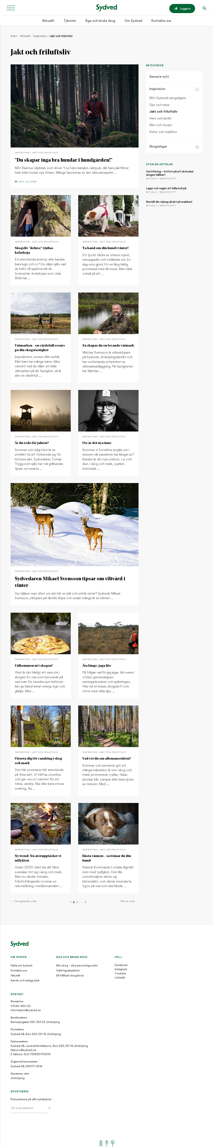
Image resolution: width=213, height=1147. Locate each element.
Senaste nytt (159, 77)
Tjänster (69, 21)
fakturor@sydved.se (23, 1050)
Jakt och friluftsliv (61, 36)
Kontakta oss (161, 21)
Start (14, 36)
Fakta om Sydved (21, 965)
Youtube (120, 973)
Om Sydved (133, 21)
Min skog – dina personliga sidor (77, 965)
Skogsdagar (158, 146)
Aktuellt (48, 21)
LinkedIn (120, 977)
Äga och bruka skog (100, 21)
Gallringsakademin (68, 970)
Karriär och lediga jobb (25, 980)
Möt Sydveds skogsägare (167, 98)
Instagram (121, 969)
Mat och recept (160, 125)
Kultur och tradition (163, 132)
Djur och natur (159, 105)
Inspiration (40, 36)
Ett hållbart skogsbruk (70, 975)
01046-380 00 (21, 1006)
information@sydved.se (26, 1010)
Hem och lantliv (160, 118)
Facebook (121, 965)
